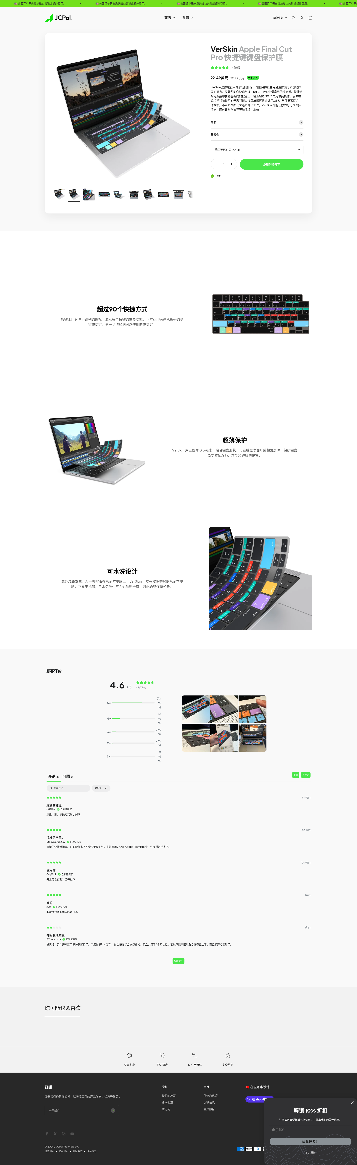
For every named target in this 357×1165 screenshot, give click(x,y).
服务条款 (78, 1151)
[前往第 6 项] (134, 195)
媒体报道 (167, 1102)
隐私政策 (64, 1151)
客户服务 (209, 1109)
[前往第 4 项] (104, 195)
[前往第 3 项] (89, 195)
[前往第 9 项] (178, 195)
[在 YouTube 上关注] (72, 1134)
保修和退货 (211, 1095)
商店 (167, 17)
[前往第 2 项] (74, 195)
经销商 (166, 1109)
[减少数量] (216, 164)
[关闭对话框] (352, 1102)
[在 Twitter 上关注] (55, 1134)
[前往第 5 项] (119, 195)
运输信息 (209, 1102)
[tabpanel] (178, 876)
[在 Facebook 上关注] (47, 1134)
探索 (185, 17)
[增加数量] (231, 164)
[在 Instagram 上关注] (64, 1134)
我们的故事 (169, 1095)
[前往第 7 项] (149, 195)
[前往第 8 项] (164, 195)
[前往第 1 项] (59, 195)
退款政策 (49, 1151)
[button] (196, 709)
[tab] (53, 777)
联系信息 (92, 1151)
